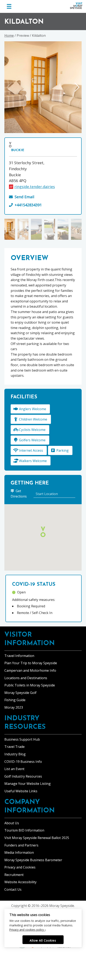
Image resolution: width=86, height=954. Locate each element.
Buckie (17, 150)
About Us (11, 823)
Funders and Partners (21, 845)
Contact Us (13, 889)
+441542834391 (28, 204)
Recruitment (14, 874)
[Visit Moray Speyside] (76, 5)
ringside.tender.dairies (34, 186)
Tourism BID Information (24, 830)
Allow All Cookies (43, 940)
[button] (77, 87)
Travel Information (19, 655)
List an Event (14, 769)
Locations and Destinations (25, 678)
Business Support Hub (22, 739)
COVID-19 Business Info (23, 761)
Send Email (24, 196)
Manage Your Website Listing (27, 783)
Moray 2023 (13, 707)
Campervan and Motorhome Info (30, 670)
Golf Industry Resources (23, 776)
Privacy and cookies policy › (27, 930)
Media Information (19, 852)
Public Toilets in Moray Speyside (29, 685)
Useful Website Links (20, 791)
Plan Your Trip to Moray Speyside (30, 663)
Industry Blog (15, 754)
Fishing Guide (14, 700)
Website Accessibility (20, 882)
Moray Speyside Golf (20, 692)
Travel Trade (14, 746)
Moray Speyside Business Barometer (33, 860)
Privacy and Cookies (19, 867)
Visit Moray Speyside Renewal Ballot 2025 (36, 837)
